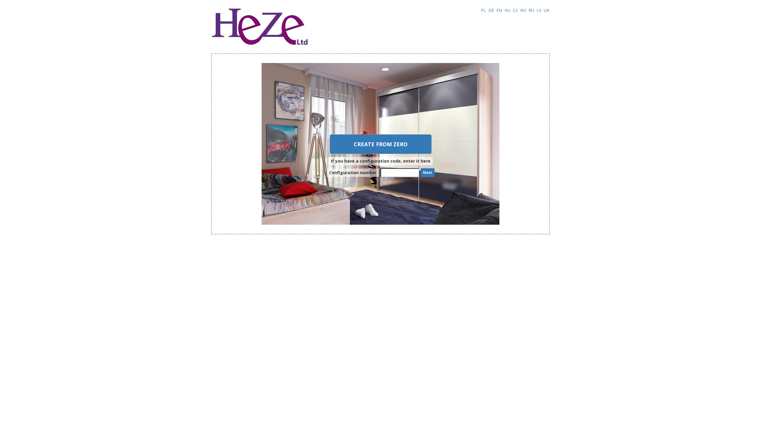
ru (531, 10)
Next (427, 172)
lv (539, 10)
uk (546, 10)
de (491, 10)
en (499, 10)
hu (507, 10)
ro (523, 10)
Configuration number (353, 172)
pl (483, 10)
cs (515, 10)
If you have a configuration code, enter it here (380, 161)
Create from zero (381, 144)
